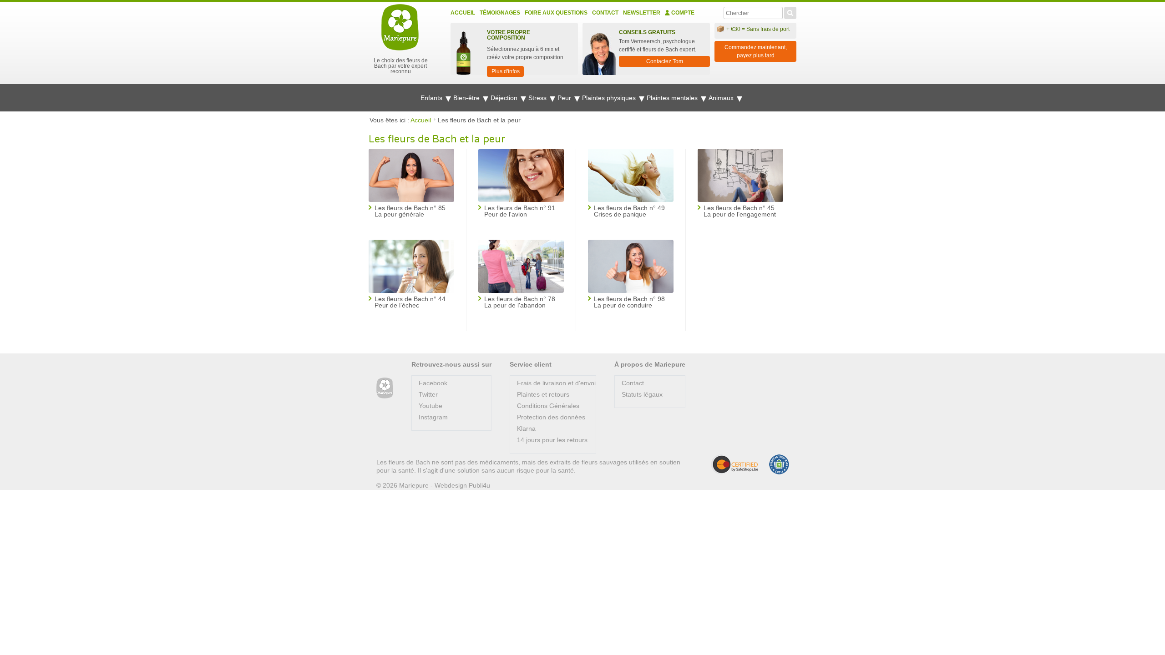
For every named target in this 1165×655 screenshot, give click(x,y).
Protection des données (551, 417)
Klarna (526, 428)
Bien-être (467, 97)
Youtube (430, 405)
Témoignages (500, 13)
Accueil (463, 13)
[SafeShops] (734, 464)
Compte (682, 13)
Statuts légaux (642, 394)
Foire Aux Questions (556, 13)
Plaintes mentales (673, 97)
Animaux (722, 97)
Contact (605, 13)
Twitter (428, 394)
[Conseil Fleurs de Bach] (384, 388)
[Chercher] (790, 12)
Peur (565, 97)
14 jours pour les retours (552, 439)
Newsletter (641, 13)
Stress (538, 97)
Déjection (505, 97)
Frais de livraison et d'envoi (556, 383)
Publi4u (479, 485)
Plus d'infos (505, 71)
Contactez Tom (664, 61)
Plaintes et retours (543, 394)
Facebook (433, 383)
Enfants (432, 97)
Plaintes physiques (610, 97)
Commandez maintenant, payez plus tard (755, 51)
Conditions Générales (548, 405)
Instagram (433, 417)
